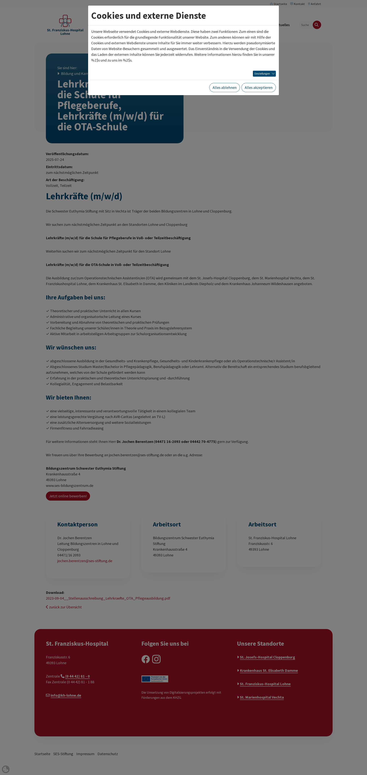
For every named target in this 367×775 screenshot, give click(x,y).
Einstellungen (262, 73)
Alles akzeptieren (259, 87)
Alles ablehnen (225, 87)
